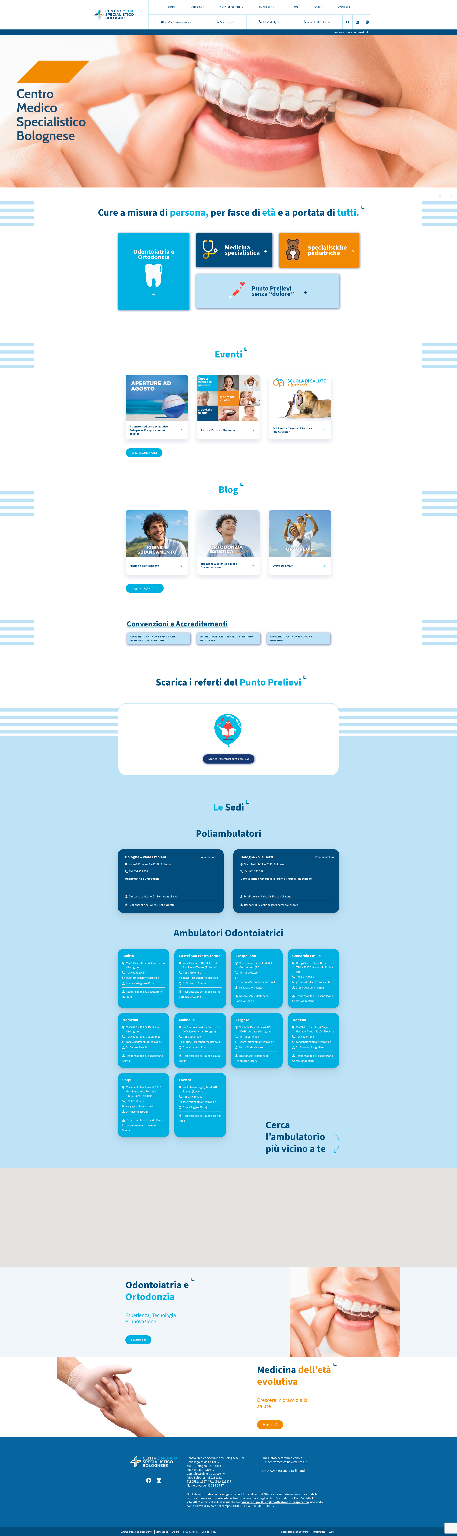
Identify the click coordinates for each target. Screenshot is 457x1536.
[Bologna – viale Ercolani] (171, 881)
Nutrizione (305, 879)
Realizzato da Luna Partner (295, 1532)
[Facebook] (347, 22)
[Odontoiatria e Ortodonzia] (153, 280)
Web (331, 1532)
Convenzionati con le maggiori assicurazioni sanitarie (152, 638)
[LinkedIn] (357, 22)
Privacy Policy (190, 1532)
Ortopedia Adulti (283, 565)
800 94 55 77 (215, 1485)
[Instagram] (367, 22)
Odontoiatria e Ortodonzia (142, 879)
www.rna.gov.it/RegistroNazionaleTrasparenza (275, 1502)
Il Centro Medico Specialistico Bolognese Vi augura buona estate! (148, 430)
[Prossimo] (439, 196)
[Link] (115, 14)
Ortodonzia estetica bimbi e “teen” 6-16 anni (219, 565)
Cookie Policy (209, 1532)
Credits (175, 1532)
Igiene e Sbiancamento (144, 565)
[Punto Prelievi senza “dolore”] (240, 291)
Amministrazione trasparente (137, 1532)
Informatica (319, 1532)
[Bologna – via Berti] (286, 881)
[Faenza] (200, 1105)
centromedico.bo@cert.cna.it (287, 1462)
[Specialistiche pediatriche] (296, 250)
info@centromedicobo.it (286, 1458)
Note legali (162, 1532)
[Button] (181, 430)
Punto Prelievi (286, 879)
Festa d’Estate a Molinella (218, 430)
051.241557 (199, 1481)
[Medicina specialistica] (213, 250)
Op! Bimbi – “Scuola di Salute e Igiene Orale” (292, 430)
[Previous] (451, 196)
